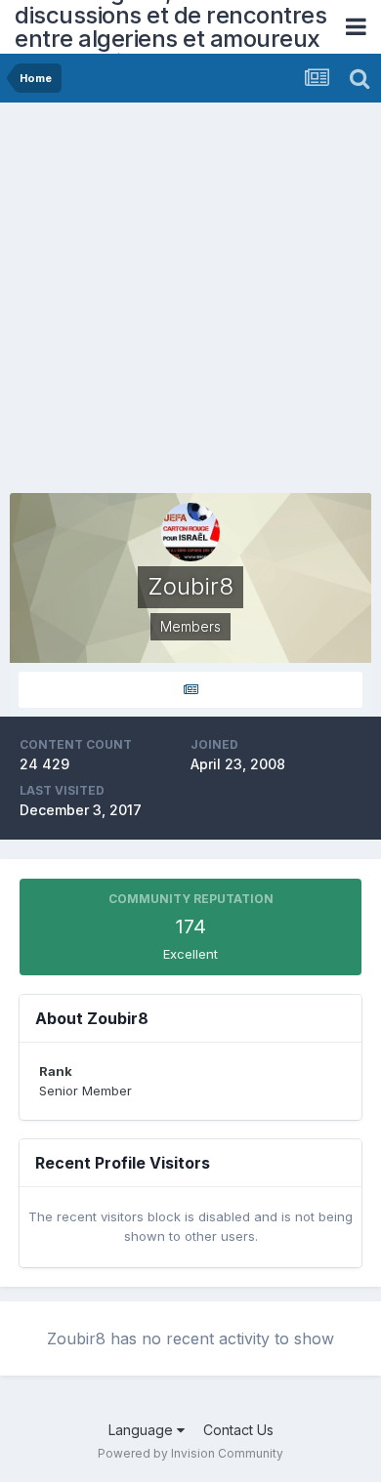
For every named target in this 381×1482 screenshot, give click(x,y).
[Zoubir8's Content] (190, 690)
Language (142, 1429)
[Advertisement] (190, 302)
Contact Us (238, 1429)
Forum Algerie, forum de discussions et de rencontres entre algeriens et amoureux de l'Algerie (170, 27)
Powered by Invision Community (190, 1453)
